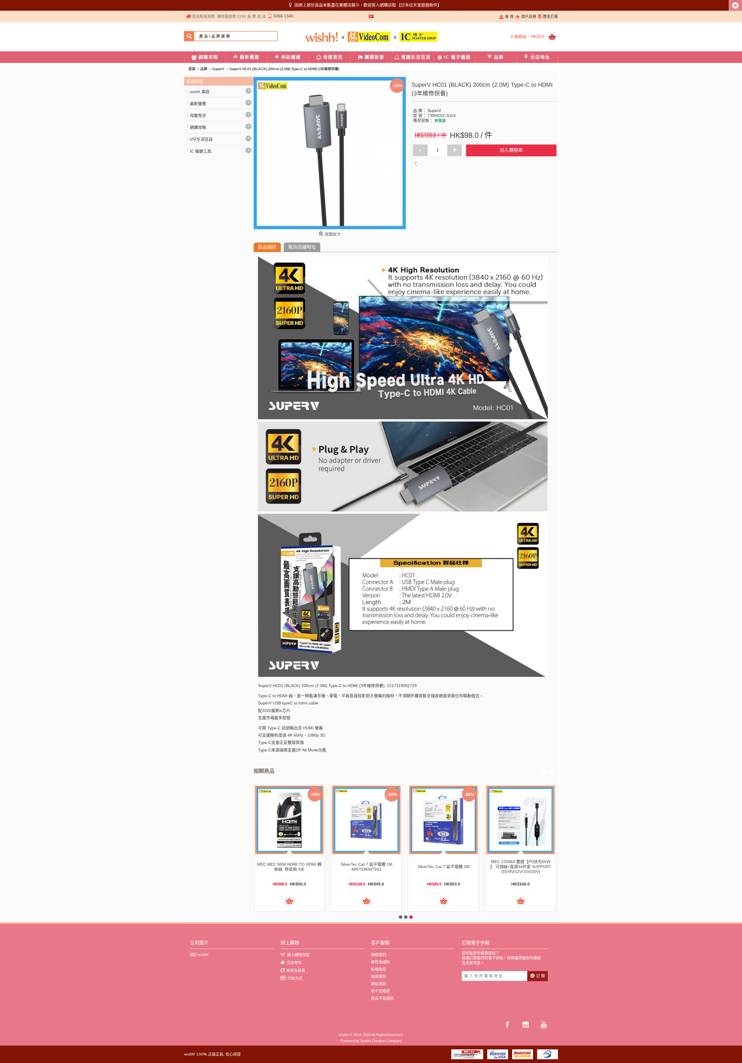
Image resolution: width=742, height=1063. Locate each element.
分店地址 (294, 962)
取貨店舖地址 (302, 247)
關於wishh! (199, 954)
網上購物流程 (298, 954)
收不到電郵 (380, 991)
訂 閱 (540, 976)
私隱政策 (378, 969)
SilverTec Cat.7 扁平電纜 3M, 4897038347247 (366, 867)
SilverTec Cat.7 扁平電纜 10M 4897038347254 (521, 867)
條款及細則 (380, 962)
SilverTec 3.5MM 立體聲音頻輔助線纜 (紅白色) (289, 867)
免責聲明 (378, 976)
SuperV (434, 110)
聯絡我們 (378, 954)
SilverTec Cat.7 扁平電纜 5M (444, 866)
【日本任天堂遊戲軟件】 (419, 5)
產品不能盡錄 (382, 998)
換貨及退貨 (295, 970)
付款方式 (294, 978)
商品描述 (267, 247)
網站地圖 (378, 983)
